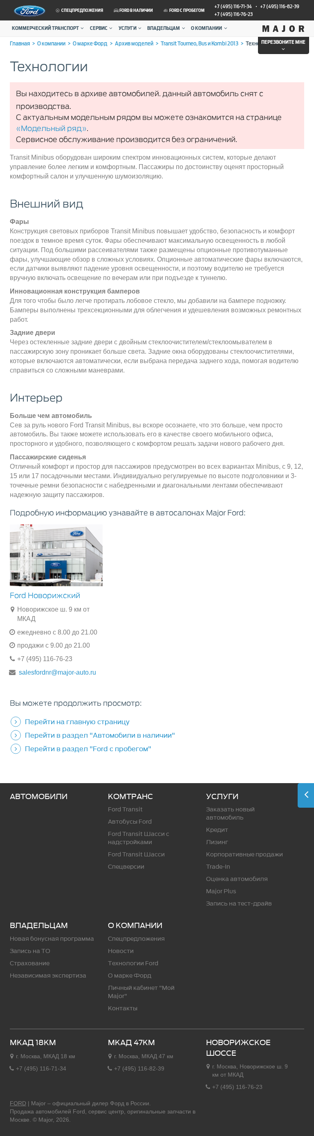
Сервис (99, 28)
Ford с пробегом (186, 11)
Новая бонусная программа (52, 939)
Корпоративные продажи (244, 854)
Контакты (122, 1008)
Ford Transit (125, 809)
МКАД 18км (33, 1042)
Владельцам (163, 28)
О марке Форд (129, 975)
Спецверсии (126, 867)
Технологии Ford (133, 963)
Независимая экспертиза (48, 975)
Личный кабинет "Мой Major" (141, 992)
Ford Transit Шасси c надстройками (138, 838)
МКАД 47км (131, 1042)
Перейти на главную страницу (77, 722)
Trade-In (218, 867)
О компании (206, 28)
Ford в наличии (136, 11)
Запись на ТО (30, 951)
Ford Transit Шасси (136, 854)
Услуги (128, 28)
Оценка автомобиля (237, 879)
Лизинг (217, 842)
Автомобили (38, 796)
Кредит (217, 830)
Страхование (29, 963)
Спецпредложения (82, 11)
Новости (121, 951)
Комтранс (130, 796)
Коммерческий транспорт (45, 28)
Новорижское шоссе (238, 1047)
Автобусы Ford (130, 822)
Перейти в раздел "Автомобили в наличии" (100, 735)
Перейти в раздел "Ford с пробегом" (88, 749)
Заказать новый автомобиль (230, 813)
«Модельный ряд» (51, 128)
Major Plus (221, 891)
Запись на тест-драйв (239, 903)
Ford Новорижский (45, 595)
